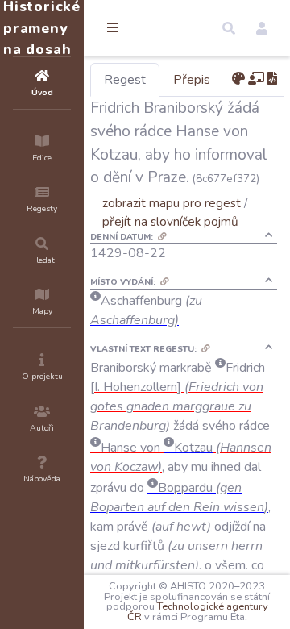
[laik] (256, 79)
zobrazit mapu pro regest (171, 202)
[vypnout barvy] (238, 79)
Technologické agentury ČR (197, 611)
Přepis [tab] (191, 80)
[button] (228, 28)
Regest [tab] (125, 80)
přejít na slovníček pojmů (170, 221)
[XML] (272, 79)
